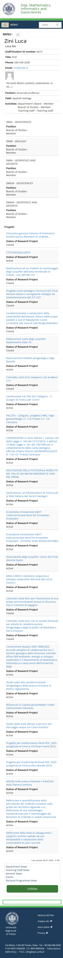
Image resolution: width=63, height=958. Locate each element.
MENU (14, 24)
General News (14, 873)
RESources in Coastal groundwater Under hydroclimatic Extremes (30, 706)
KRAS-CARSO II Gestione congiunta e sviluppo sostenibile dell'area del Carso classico (29, 579)
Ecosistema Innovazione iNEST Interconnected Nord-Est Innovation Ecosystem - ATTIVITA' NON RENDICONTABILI (32, 538)
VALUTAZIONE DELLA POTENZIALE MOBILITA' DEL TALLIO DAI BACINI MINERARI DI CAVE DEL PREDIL (32, 474)
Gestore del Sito (46, 915)
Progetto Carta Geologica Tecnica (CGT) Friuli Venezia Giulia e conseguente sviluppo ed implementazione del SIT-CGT (32, 294)
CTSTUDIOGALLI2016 (18, 252)
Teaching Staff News (18, 870)
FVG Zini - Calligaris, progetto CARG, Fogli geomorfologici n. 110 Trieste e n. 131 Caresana (30, 419)
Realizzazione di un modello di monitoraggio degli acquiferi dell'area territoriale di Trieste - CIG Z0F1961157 (32, 272)
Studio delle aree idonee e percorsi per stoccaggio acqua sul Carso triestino (29, 725)
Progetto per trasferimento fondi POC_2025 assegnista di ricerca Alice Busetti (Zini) (31, 763)
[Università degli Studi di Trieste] (8, 14)
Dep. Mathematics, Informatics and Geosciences (36, 8)
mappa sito (43, 921)
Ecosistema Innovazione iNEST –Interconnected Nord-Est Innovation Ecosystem (27, 515)
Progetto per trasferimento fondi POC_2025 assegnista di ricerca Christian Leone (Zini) (31, 744)
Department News (16, 866)
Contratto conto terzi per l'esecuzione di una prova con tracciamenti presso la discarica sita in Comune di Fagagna (32, 602)
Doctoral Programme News (21, 880)
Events (9, 877)
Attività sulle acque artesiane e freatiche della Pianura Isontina (30, 783)
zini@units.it (20, 67)
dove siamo (44, 927)
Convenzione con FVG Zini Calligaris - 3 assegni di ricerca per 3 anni (28, 398)
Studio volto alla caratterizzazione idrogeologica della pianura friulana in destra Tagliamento (28, 686)
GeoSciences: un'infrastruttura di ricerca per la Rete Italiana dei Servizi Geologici (32, 494)
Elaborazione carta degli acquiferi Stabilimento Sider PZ (26, 340)
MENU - (8, 34)
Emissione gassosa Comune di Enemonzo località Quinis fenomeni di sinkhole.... (30, 235)
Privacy (41, 933)
